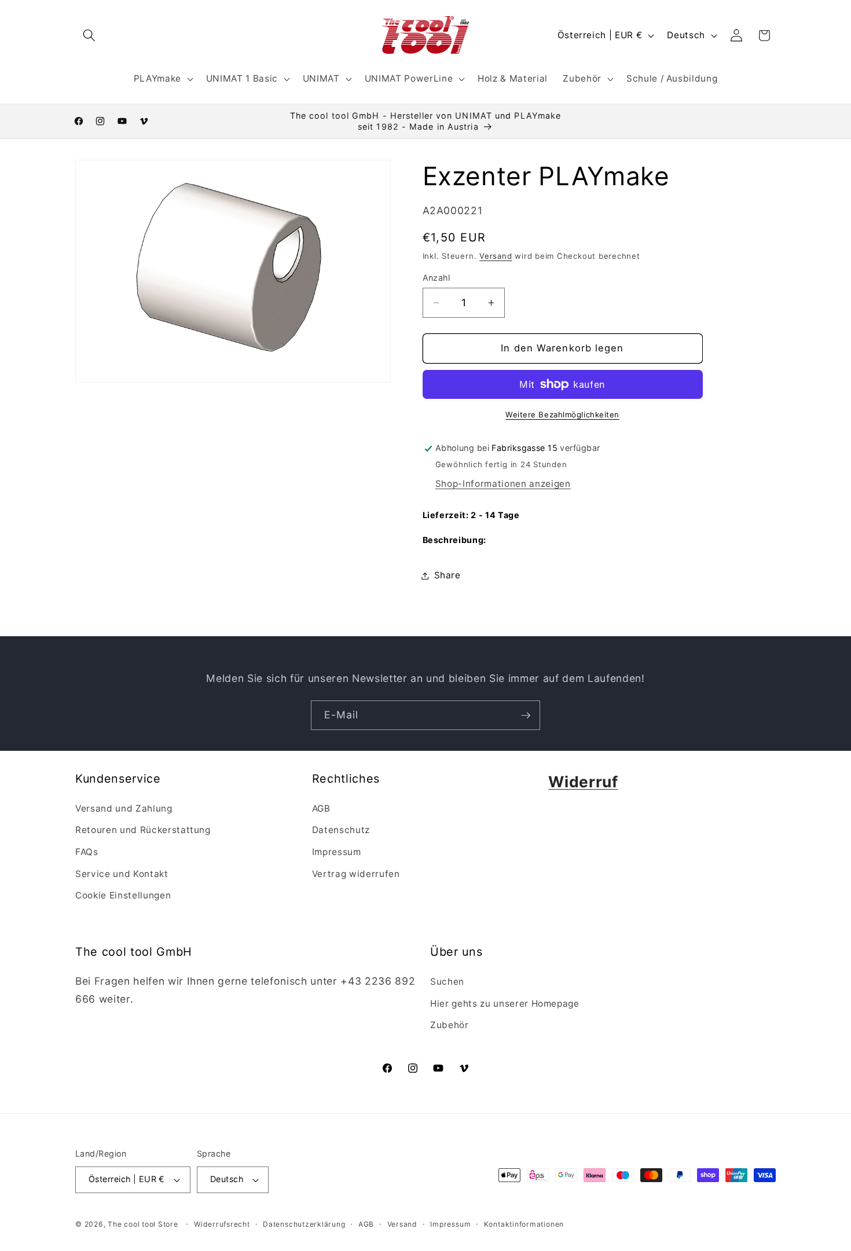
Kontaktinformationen (524, 1224)
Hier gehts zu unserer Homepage (504, 1003)
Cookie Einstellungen (123, 895)
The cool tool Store (143, 1224)
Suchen (447, 981)
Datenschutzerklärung (304, 1224)
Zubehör (449, 1024)
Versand (495, 256)
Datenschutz (341, 829)
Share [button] (447, 575)
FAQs (86, 851)
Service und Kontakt (121, 873)
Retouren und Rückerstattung (143, 829)
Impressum (336, 851)
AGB (321, 808)
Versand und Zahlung (124, 808)
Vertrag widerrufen (356, 873)
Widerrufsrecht (222, 1224)
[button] (89, 35)
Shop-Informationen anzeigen (503, 484)
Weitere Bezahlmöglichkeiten (562, 414)
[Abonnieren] (526, 715)
